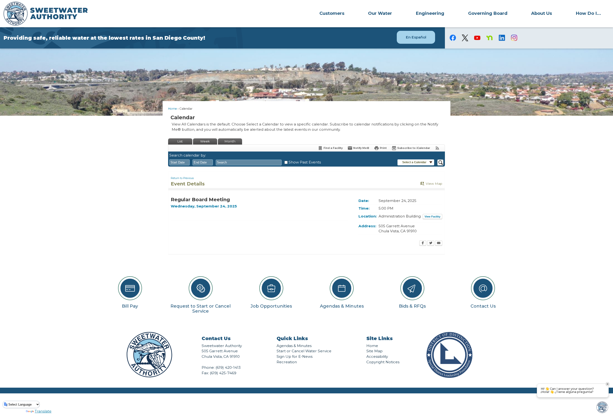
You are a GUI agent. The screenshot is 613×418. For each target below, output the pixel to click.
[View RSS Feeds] (437, 148)
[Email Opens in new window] (438, 243)
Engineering (430, 13)
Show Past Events (305, 162)
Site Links (379, 338)
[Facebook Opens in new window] (422, 243)
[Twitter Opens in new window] (430, 243)
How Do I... (588, 13)
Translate (43, 411)
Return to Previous (182, 178)
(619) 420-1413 (228, 367)
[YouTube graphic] (477, 37)
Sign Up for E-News (294, 356)
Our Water (380, 13)
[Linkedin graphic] (502, 37)
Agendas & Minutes (294, 345)
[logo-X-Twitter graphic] (465, 37)
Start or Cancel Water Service (304, 351)
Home (172, 108)
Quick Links (292, 338)
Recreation (287, 362)
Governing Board (487, 13)
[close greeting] (607, 384)
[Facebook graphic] (453, 37)
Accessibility (377, 356)
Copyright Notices (382, 362)
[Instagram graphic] (514, 37)
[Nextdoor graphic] (489, 37)
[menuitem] (331, 13)
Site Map (374, 351)
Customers (331, 13)
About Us (541, 13)
